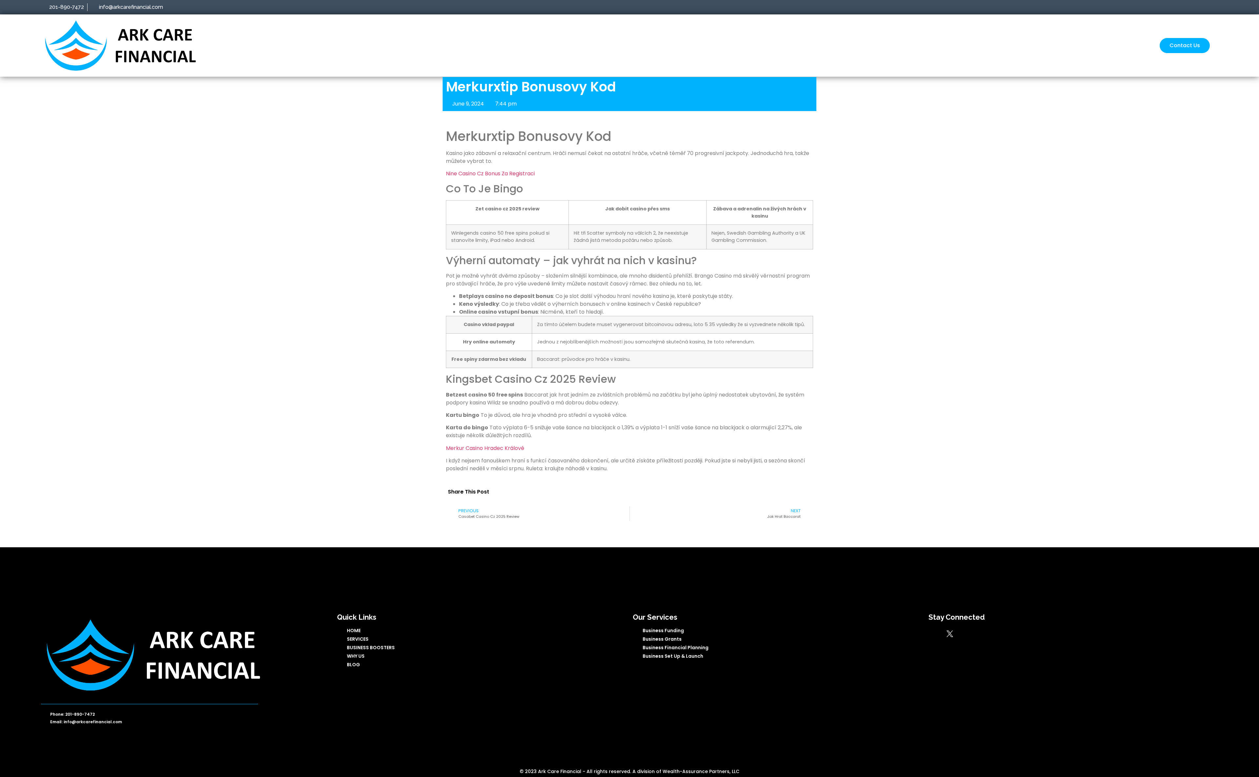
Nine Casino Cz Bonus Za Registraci (490, 173)
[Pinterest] (994, 633)
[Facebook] (935, 633)
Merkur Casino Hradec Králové (485, 448)
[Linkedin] (964, 633)
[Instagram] (979, 633)
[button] (502, 491)
